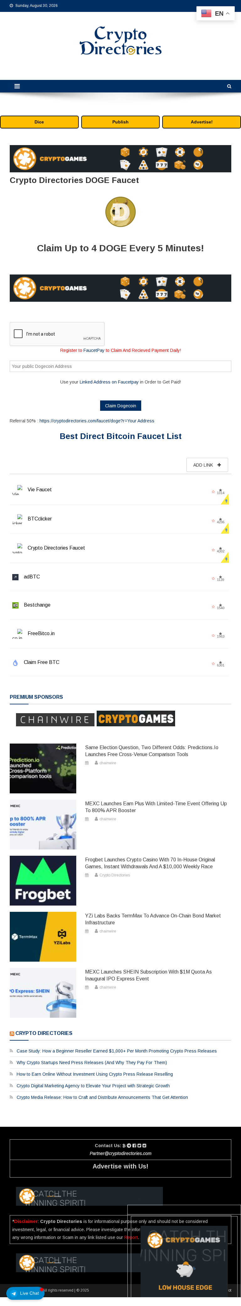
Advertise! (202, 121)
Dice (39, 121)
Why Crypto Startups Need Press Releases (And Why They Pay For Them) (92, 1062)
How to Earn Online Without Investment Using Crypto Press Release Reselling (95, 1074)
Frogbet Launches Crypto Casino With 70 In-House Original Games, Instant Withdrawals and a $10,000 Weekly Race (150, 863)
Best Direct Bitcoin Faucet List (121, 436)
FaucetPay (93, 350)
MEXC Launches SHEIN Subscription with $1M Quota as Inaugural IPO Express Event (148, 975)
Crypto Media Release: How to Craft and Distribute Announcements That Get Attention (102, 1097)
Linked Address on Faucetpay (109, 381)
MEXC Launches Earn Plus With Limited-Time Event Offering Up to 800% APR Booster (156, 807)
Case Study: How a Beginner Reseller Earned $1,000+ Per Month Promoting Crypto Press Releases (117, 1050)
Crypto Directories (114, 875)
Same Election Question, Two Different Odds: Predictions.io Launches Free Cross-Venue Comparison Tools (151, 751)
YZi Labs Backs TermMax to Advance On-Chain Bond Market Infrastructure (153, 919)
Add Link (203, 465)
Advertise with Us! (120, 1166)
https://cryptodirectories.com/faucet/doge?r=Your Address (97, 420)
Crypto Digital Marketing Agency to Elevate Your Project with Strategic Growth (93, 1085)
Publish (120, 121)
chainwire (107, 763)
